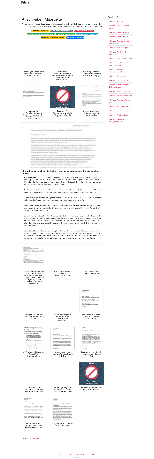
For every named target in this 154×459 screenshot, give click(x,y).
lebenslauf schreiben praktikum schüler (41, 34)
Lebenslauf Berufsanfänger (118, 36)
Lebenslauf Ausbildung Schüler (120, 91)
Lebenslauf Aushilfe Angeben (119, 47)
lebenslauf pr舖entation (40, 31)
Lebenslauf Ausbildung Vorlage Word (120, 101)
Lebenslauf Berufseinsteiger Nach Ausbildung (119, 86)
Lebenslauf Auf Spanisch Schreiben (117, 53)
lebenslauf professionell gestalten (53, 37)
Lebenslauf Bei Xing (116, 21)
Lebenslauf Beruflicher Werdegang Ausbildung (117, 70)
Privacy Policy (80, 454)
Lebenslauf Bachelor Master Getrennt (119, 27)
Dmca (60, 454)
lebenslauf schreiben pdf (65, 34)
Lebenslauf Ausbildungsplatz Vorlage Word (119, 42)
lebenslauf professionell (75, 37)
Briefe (25, 2)
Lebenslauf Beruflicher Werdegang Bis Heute (117, 120)
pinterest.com (34, 438)
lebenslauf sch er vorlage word (87, 34)
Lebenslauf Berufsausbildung (119, 32)
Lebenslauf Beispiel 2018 (117, 76)
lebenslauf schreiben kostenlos (61, 31)
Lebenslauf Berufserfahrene (119, 115)
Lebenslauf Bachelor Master (119, 111)
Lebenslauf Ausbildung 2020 (119, 80)
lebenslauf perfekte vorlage (83, 31)
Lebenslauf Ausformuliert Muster (120, 58)
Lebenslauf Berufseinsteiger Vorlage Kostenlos (119, 64)
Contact (69, 454)
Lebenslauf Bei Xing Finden (118, 106)
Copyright (92, 454)
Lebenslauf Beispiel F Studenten (120, 95)
